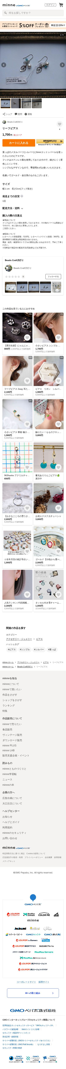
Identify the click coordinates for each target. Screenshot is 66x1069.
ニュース (7, 779)
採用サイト (44, 982)
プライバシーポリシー (34, 857)
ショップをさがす (12, 700)
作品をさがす (9, 694)
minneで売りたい (11, 724)
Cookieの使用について (35, 853)
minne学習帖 (9, 774)
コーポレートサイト (26, 982)
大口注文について (12, 803)
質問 (20, 114)
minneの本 (8, 785)
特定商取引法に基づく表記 (13, 853)
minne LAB (8, 750)
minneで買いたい (11, 689)
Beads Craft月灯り (15, 122)
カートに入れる (18, 142)
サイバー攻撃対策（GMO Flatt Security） (18, 1044)
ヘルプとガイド (11, 822)
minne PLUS (9, 745)
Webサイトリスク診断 (30, 1029)
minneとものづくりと (14, 768)
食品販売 (7, 729)
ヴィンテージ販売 (12, 735)
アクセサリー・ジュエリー (19, 639)
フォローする (53, 276)
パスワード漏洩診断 (10, 1029)
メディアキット (8, 861)
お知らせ (7, 816)
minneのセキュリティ (14, 833)
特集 (4, 711)
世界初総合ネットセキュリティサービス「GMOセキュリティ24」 (28, 1025)
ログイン (50, 5)
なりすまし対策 (43, 1044)
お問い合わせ (9, 838)
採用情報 (57, 857)
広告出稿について (12, 798)
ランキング (8, 705)
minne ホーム (8, 662)
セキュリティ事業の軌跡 (12, 1048)
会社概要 (48, 857)
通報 (30, 114)
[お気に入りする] (60, 124)
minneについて (10, 684)
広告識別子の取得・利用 (12, 857)
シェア (9, 114)
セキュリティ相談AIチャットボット (16, 1033)
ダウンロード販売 (12, 740)
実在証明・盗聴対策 (10, 1037)
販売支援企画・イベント (15, 755)
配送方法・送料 (11, 208)
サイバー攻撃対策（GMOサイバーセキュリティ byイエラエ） (26, 1040)
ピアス (39, 639)
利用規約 (7, 827)
